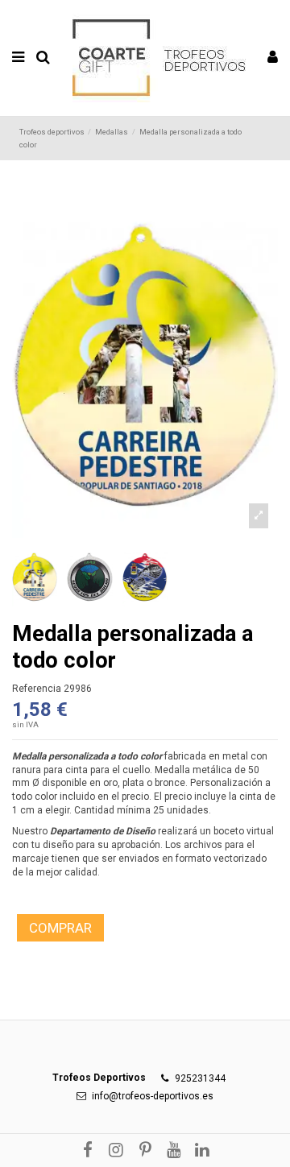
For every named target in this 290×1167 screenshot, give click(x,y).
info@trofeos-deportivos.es (152, 1096)
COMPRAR (60, 928)
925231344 (200, 1078)
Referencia (36, 688)
